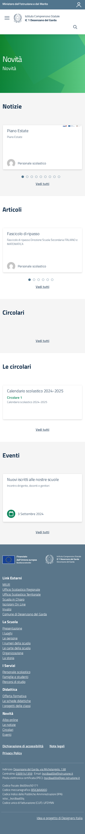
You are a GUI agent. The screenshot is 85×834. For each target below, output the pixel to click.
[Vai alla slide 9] (59, 177)
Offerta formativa (14, 695)
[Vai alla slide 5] (41, 177)
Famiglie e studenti (15, 676)
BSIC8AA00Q (39, 790)
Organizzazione (12, 652)
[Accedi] (79, 4)
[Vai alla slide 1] (22, 177)
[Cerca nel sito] (75, 27)
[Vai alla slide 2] (27, 177)
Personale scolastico (16, 671)
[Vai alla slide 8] (54, 177)
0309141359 (24, 773)
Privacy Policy (12, 753)
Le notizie (9, 724)
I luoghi (7, 633)
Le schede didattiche (16, 700)
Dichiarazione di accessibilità (22, 746)
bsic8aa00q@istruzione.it (57, 773)
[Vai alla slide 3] (32, 177)
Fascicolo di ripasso (23, 233)
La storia (8, 657)
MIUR (6, 584)
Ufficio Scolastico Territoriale (21, 594)
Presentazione (12, 628)
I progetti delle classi (16, 705)
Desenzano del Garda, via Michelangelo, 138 (39, 769)
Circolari (7, 729)
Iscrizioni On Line (14, 604)
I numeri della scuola (16, 643)
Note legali (57, 746)
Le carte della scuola (16, 648)
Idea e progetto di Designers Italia (60, 818)
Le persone (10, 638)
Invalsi (6, 609)
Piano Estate (17, 130)
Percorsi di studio (13, 681)
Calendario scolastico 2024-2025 (35, 391)
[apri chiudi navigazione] (7, 18)
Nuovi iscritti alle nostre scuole (33, 479)
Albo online (10, 719)
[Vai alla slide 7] (50, 177)
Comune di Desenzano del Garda (24, 614)
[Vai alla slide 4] (36, 177)
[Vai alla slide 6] (45, 177)
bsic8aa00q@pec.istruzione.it (62, 778)
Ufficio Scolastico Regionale (21, 589)
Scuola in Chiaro (13, 599)
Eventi (6, 734)
